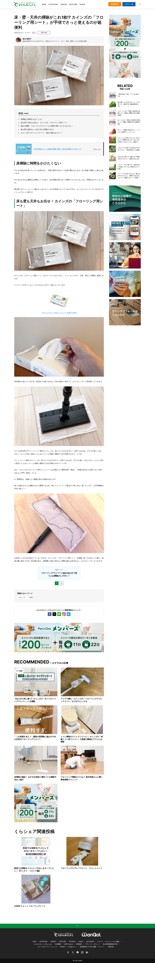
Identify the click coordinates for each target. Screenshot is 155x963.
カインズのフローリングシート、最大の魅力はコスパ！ (42, 133)
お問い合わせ (68, 944)
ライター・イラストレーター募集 (108, 941)
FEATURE (73, 4)
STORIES (72, 941)
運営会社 (111, 947)
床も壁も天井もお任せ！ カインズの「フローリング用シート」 (45, 123)
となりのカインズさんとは (43, 944)
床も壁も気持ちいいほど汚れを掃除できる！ (38, 129)
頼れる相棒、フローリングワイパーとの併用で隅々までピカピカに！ (47, 126)
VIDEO (82, 4)
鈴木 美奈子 (27, 39)
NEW (44, 4)
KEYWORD (90, 941)
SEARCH (140, 4)
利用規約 (79, 944)
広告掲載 (58, 944)
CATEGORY (53, 4)
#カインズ (22, 597)
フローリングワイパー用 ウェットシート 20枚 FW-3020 (59, 312)
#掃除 (31, 597)
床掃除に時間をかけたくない (32, 119)
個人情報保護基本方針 (110, 944)
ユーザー (27, 33)
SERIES (64, 4)
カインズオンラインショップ (47, 947)
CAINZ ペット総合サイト (68, 947)
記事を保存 (44, 32)
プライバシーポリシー (92, 944)
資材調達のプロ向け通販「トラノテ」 (92, 947)
